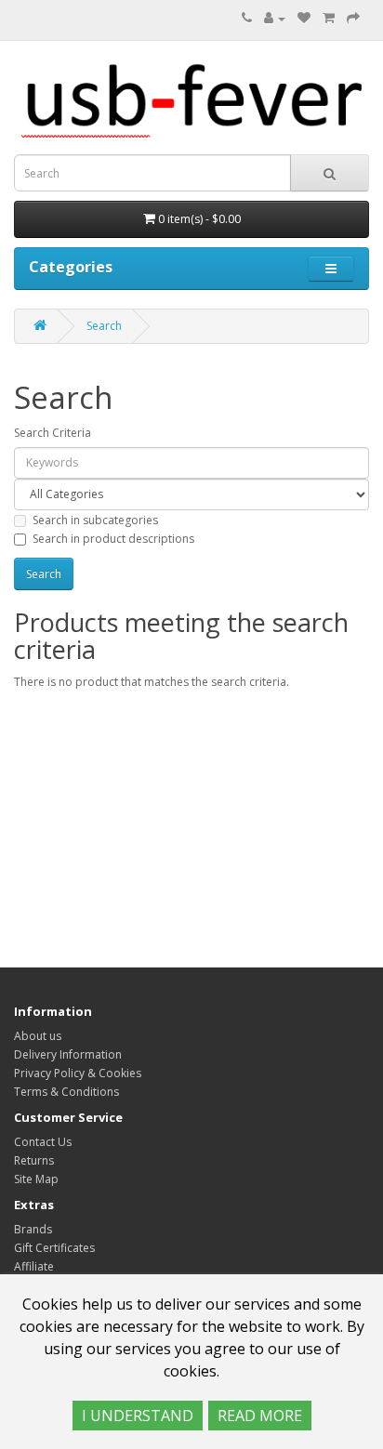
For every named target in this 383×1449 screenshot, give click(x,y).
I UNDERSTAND (137, 1415)
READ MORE (260, 1415)
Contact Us (43, 1142)
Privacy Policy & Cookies (77, 1073)
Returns (34, 1160)
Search (104, 326)
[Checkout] (353, 18)
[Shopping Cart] (329, 18)
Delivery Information (68, 1054)
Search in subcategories (95, 520)
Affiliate (34, 1266)
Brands (33, 1229)
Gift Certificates (54, 1248)
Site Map (36, 1179)
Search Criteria (52, 433)
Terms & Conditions (66, 1092)
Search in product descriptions (113, 539)
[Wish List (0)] (303, 18)
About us (37, 1036)
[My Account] (274, 18)
